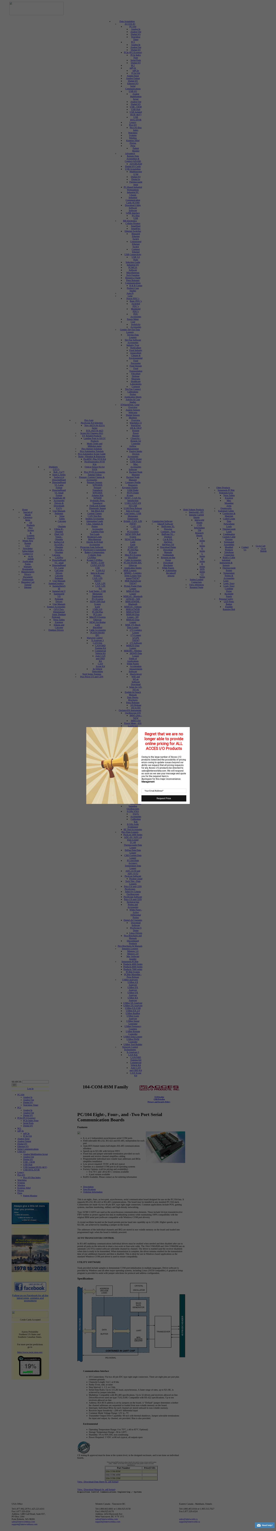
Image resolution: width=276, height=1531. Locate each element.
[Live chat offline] (265, 1525)
